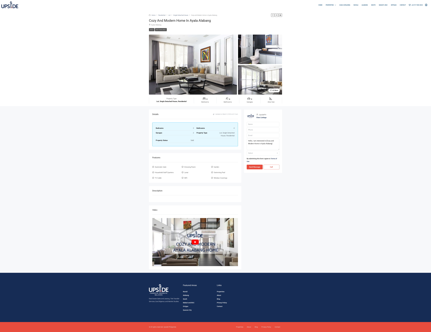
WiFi (185, 178)
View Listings (261, 118)
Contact (403, 5)
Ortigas (393, 5)
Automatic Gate (160, 167)
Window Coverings (220, 178)
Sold (151, 29)
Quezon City (187, 310)
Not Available (161, 29)
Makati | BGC (383, 5)
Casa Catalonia (344, 5)
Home (320, 5)
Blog (218, 299)
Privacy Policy (222, 303)
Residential (161, 15)
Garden (216, 167)
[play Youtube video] (195, 242)
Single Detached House (180, 15)
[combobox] (263, 153)
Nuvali (356, 5)
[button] (272, 15)
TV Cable (158, 178)
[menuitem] (416, 5)
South (373, 5)
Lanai (186, 172)
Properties (330, 5)
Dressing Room (190, 167)
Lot (169, 15)
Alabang (365, 5)
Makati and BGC (188, 303)
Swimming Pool (219, 172)
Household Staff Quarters (164, 172)
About (219, 295)
